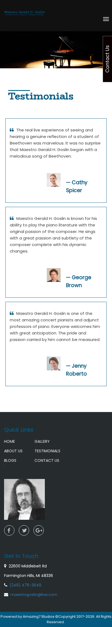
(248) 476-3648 (25, 585)
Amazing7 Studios (39, 616)
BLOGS (10, 460)
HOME (9, 441)
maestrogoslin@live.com (33, 594)
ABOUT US (13, 451)
